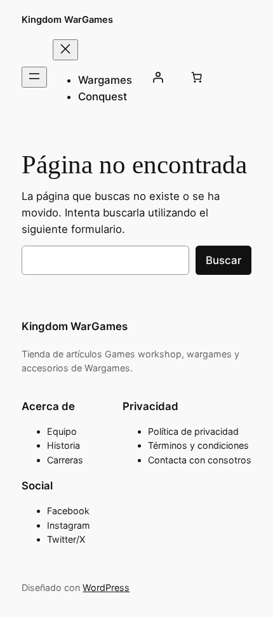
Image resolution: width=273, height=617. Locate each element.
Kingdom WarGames (67, 19)
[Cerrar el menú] (65, 49)
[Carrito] (196, 77)
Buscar (223, 260)
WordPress (106, 587)
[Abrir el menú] (34, 77)
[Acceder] (157, 77)
